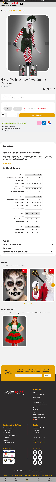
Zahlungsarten (36, 400)
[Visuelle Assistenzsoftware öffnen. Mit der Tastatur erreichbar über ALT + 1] (20, 4)
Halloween (6, 440)
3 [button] (28, 303)
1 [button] (24, 303)
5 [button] (32, 303)
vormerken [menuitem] (35, 108)
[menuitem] (1, 1)
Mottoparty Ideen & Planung (10, 428)
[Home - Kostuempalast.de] (16, 392)
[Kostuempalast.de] (9, 4)
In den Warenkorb (37, 115)
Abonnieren (47, 375)
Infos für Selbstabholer (39, 395)
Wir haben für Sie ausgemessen (11, 128)
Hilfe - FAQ (35, 407)
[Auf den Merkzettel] (3, 115)
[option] (28, 43)
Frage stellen (6, 130)
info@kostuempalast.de (39, 442)
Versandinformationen (38, 402)
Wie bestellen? (36, 397)
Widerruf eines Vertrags (39, 417)
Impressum (36, 475)
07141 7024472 (41, 437)
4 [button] (30, 303)
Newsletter (35, 409)
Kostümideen (6, 432)
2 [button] (26, 303)
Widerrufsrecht (18, 475)
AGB (11, 475)
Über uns (35, 392)
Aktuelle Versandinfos (9, 126)
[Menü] (14, 459)
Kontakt (6, 475)
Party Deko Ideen (7, 430)
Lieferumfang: (7, 96)
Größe (5, 105)
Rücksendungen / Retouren (40, 404)
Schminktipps (6, 437)
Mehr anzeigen (7, 163)
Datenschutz (27, 475)
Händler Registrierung (38, 414)
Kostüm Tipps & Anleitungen (10, 435)
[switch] (11, 462)
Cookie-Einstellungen (46, 475)
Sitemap (35, 412)
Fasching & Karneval (8, 442)
